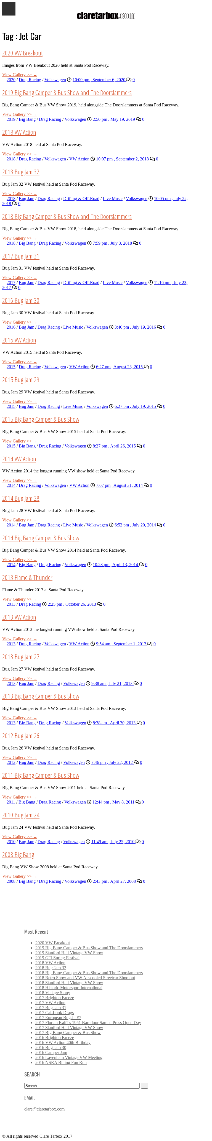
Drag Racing (30, 79)
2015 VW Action (19, 339)
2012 (11, 762)
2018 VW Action (19, 132)
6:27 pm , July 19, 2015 (136, 406)
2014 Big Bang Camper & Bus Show (40, 537)
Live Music (113, 198)
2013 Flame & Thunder (27, 577)
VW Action (79, 159)
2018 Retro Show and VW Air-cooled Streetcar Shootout (85, 977)
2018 (11, 159)
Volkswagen (55, 79)
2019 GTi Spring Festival (57, 957)
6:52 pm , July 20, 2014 (136, 525)
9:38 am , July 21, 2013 (112, 683)
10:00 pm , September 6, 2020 (99, 79)
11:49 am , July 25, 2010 (113, 841)
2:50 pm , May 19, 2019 (114, 119)
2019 (11, 119)
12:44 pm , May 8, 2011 (114, 802)
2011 (11, 802)
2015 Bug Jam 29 (20, 379)
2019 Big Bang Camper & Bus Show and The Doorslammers (67, 92)
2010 (11, 841)
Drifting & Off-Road (81, 198)
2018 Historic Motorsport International (68, 987)
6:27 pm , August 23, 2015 (120, 366)
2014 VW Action (19, 458)
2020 (11, 79)
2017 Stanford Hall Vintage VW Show (69, 1027)
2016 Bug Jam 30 (20, 300)
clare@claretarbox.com (44, 1109)
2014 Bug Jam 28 (20, 498)
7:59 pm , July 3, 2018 (113, 243)
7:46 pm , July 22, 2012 (112, 762)
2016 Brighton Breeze (54, 1037)
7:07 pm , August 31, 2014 (120, 485)
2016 (11, 327)
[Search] (144, 1086)
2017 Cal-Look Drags (54, 1012)
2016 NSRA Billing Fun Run (61, 1062)
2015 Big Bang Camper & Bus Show (40, 419)
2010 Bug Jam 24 (20, 814)
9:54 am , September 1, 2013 (121, 643)
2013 (11, 604)
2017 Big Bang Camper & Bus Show (68, 1032)
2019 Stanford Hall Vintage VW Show (69, 952)
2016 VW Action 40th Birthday (63, 1042)
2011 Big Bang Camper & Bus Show (40, 775)
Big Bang (27, 119)
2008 (11, 881)
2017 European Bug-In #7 (58, 1017)
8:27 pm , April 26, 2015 (115, 446)
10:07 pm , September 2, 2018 (123, 159)
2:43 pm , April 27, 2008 (115, 881)
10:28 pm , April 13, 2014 (116, 564)
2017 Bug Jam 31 (20, 255)
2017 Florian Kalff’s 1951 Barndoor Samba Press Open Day (88, 1022)
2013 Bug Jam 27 (20, 656)
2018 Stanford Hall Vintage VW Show (69, 982)
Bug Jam (26, 198)
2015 (11, 366)
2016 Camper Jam (51, 1052)
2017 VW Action (50, 1002)
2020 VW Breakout (22, 52)
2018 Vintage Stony (52, 992)
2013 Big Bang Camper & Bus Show (40, 695)
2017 (11, 282)
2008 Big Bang (18, 854)
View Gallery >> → (19, 74)
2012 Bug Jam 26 (20, 735)
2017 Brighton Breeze (54, 997)
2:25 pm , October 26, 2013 (72, 604)
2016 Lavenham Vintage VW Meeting (68, 1057)
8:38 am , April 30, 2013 (115, 722)
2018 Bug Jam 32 (20, 171)
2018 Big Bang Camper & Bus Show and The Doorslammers (67, 216)
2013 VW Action (19, 616)
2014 (11, 485)
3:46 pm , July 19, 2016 (136, 327)
